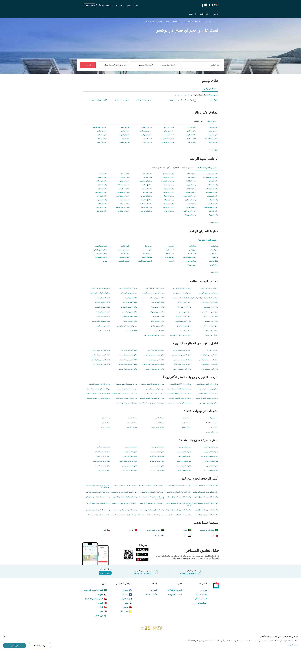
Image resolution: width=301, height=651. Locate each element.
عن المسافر (202, 603)
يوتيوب (125, 607)
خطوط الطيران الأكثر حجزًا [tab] (207, 240)
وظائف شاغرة (201, 594)
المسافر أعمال (201, 599)
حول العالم (99, 616)
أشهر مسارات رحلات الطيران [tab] (159, 167)
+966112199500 (188, 573)
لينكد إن (125, 594)
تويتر (126, 603)
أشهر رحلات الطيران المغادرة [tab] (183, 167)
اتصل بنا (154, 590)
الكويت (100, 594)
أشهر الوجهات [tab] (211, 121)
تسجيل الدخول (90, 5)
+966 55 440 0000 (142, 573)
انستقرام (124, 599)
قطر (101, 611)
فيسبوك (125, 590)
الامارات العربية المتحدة (94, 599)
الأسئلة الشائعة (151, 594)
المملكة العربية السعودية (93, 590)
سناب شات (123, 611)
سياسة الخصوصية (175, 594)
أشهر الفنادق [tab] (198, 121)
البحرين (100, 603)
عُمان (101, 607)
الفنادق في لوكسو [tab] (210, 89)
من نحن (204, 590)
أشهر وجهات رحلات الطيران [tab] (206, 167)
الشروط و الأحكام (175, 590)
